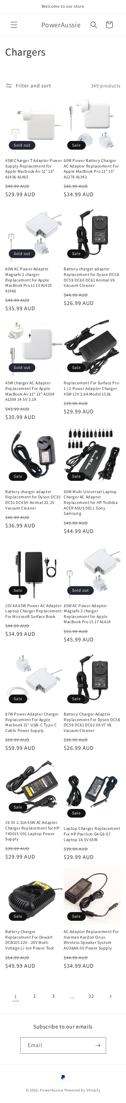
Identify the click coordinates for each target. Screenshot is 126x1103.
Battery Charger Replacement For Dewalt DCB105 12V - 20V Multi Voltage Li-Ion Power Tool (29, 940)
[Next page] (110, 996)
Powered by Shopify (82, 1090)
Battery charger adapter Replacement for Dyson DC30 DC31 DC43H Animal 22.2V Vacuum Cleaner (33, 500)
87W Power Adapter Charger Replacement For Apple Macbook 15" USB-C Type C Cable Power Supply (32, 722)
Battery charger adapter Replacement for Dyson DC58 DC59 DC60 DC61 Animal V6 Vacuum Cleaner (91, 277)
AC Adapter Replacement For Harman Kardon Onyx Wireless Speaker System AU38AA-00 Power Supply (91, 940)
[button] (14, 25)
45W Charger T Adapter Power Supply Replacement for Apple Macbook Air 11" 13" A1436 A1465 (33, 168)
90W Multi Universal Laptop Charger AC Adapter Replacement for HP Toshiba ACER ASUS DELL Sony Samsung (91, 502)
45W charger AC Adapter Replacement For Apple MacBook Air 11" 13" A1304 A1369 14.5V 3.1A (30, 391)
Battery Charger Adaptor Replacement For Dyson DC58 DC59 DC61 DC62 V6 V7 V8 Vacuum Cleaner (92, 722)
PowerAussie (51, 1090)
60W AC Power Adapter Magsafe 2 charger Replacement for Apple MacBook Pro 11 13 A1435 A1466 (28, 279)
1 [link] (15, 996)
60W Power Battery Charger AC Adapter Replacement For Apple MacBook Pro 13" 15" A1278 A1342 (91, 168)
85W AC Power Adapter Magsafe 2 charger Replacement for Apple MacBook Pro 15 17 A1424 (87, 614)
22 (91, 996)
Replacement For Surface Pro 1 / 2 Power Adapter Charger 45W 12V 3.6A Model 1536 (91, 388)
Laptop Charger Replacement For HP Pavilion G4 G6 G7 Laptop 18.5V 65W (92, 834)
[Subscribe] (98, 1045)
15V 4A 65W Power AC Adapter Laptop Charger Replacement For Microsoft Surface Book (33, 611)
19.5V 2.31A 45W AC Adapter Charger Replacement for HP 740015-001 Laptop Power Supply (32, 830)
